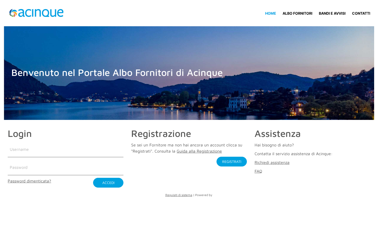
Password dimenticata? (29, 181)
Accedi (108, 182)
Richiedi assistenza (272, 162)
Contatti (361, 13)
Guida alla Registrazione (199, 151)
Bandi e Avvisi (332, 13)
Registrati (231, 161)
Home (270, 13)
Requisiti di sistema (178, 195)
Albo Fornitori (297, 13)
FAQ (258, 171)
